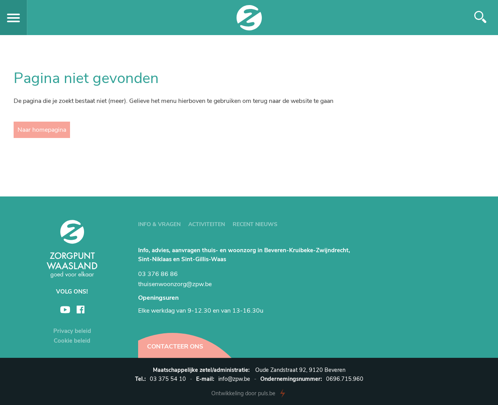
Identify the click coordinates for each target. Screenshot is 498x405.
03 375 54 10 (168, 379)
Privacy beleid (72, 331)
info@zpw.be (234, 379)
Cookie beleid (72, 341)
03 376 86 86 (158, 274)
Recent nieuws (255, 224)
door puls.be (243, 393)
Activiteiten (206, 224)
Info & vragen (159, 224)
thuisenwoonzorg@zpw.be (175, 284)
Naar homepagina (42, 130)
